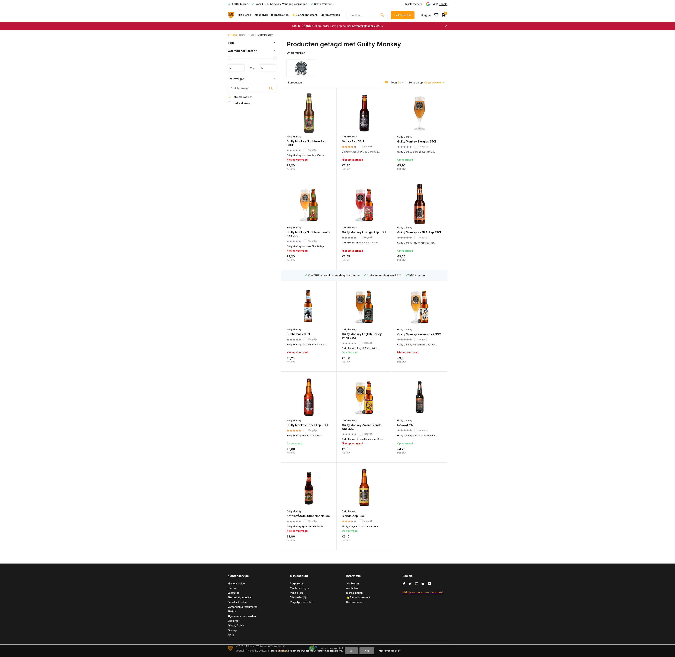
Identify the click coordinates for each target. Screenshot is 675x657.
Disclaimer (233, 620)
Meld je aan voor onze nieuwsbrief (423, 592)
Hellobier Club (402, 15)
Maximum (267, 67)
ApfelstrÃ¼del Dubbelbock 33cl (308, 516)
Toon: (394, 82)
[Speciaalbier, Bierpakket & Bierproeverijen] (231, 15)
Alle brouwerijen (242, 96)
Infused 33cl (405, 425)
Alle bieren (244, 14)
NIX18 (231, 634)
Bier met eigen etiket (240, 597)
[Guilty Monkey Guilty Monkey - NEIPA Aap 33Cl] (419, 204)
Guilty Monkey (241, 103)
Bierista (232, 611)
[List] (386, 82)
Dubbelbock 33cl (298, 334)
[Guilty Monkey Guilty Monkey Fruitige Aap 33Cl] (364, 204)
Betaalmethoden (237, 602)
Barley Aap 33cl (353, 141)
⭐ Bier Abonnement (304, 14)
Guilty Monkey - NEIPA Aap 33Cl (419, 232)
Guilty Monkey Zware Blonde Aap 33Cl (361, 427)
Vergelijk (312, 150)
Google (443, 3)
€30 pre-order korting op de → (338, 25)
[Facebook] (404, 584)
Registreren (297, 583)
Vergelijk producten (301, 602)
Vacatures (233, 592)
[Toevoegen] (436, 169)
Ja (351, 650)
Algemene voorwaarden (242, 616)
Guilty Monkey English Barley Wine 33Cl (362, 335)
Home (242, 35)
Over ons (233, 588)
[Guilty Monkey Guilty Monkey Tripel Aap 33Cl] (309, 397)
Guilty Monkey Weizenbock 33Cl (419, 334)
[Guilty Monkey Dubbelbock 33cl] (309, 306)
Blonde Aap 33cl (353, 516)
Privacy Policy (236, 625)
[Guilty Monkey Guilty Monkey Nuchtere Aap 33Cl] (309, 113)
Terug (234, 35)
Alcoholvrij (261, 14)
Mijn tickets (296, 592)
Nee (367, 650)
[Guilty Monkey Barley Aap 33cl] (364, 113)
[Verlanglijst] (436, 15)
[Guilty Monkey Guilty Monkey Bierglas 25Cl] (419, 113)
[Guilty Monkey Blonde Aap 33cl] (364, 488)
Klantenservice (414, 3)
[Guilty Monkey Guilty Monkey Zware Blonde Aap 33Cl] (364, 397)
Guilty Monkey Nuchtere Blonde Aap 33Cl (308, 234)
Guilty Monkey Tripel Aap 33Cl (307, 425)
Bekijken (324, 169)
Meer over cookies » (390, 650)
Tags (251, 35)
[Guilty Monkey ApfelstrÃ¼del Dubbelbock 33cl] (309, 488)
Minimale (236, 67)
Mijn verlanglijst (299, 597)
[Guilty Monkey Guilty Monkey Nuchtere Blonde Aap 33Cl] (309, 204)
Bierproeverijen (330, 14)
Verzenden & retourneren (243, 606)
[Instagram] (416, 584)
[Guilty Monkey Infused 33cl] (419, 397)
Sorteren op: (416, 82)
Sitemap (232, 630)
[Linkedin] (429, 584)
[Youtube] (423, 584)
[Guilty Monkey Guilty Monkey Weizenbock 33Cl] (419, 306)
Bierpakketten (280, 14)
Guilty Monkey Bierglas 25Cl (416, 141)
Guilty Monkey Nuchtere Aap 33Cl (306, 143)
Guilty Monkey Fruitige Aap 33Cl (364, 232)
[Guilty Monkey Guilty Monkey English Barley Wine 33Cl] (364, 306)
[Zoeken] (382, 15)
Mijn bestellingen (300, 588)
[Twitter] (410, 584)
